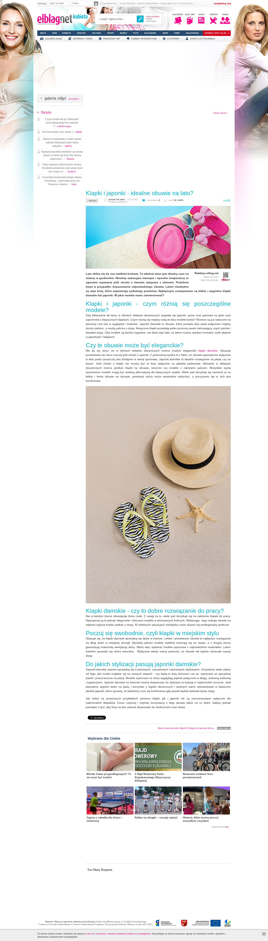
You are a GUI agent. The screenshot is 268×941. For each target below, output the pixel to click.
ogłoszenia (192, 33)
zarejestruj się (185, 3)
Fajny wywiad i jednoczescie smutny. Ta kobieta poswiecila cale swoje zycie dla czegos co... (62, 168)
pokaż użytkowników (147, 3)
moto (43, 33)
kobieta (66, 33)
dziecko (81, 33)
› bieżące (92, 200)
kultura (96, 33)
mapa (165, 33)
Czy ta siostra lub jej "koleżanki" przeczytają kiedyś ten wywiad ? (62, 123)
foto (136, 33)
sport (110, 33)
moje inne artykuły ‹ (210, 280)
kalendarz (150, 33)
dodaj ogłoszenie (168, 3)
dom (54, 33)
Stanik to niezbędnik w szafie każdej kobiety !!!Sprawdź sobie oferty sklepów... (62, 142)
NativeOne (158, 827)
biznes (123, 33)
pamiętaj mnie (110, 3)
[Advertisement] (134, 69)
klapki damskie (207, 350)
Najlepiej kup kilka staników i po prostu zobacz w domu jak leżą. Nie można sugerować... (62, 155)
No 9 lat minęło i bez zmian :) (62, 132)
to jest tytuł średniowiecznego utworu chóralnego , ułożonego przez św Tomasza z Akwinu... (62, 181)
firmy (177, 33)
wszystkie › (73, 99)
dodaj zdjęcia (224, 728)
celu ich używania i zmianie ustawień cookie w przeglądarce (119, 933)
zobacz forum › (220, 113)
